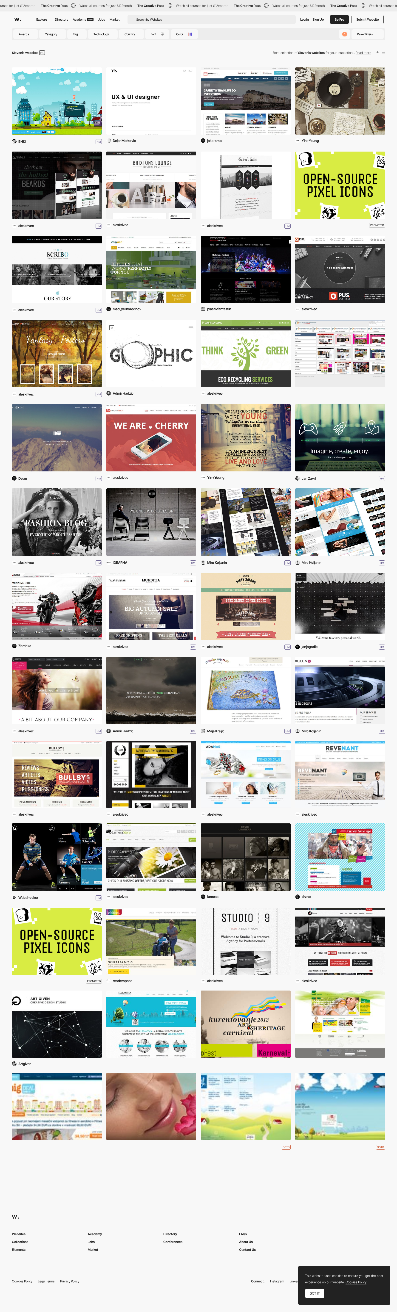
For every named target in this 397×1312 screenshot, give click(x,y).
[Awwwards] (17, 19)
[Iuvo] (340, 437)
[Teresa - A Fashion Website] (57, 522)
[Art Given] (57, 1024)
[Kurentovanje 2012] (246, 1024)
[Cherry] (151, 437)
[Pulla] (340, 690)
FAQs (243, 1234)
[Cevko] (57, 101)
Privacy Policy (69, 1281)
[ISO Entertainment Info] (340, 353)
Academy (83, 19)
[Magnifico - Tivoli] (340, 101)
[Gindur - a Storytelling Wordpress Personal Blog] (246, 185)
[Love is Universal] (151, 941)
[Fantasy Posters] (57, 353)
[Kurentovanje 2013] (340, 857)
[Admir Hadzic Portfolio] (151, 353)
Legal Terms (46, 1281)
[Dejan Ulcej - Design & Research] (57, 437)
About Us (246, 1242)
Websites (19, 1234)
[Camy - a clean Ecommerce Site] (151, 857)
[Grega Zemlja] (57, 857)
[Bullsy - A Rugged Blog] (57, 774)
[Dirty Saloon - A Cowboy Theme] (246, 606)
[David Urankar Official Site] (246, 857)
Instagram (277, 1281)
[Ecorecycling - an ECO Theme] (246, 353)
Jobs (101, 19)
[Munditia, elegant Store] (151, 606)
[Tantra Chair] (151, 1106)
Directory (61, 19)
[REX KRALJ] (151, 522)
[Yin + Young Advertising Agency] (246, 437)
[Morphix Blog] (246, 1106)
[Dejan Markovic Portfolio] (151, 101)
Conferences (172, 1242)
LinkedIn (295, 1281)
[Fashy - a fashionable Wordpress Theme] (151, 774)
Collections (20, 1242)
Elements (19, 1249)
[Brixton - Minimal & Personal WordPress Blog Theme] (151, 185)
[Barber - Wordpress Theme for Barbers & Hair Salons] (57, 185)
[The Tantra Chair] (340, 522)
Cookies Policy (22, 1281)
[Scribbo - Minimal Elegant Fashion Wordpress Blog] (57, 269)
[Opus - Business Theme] (340, 269)
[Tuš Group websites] (340, 1024)
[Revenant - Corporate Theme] (340, 774)
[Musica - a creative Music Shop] (340, 941)
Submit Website (367, 19)
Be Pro (339, 19)
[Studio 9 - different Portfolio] (246, 941)
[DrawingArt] (246, 522)
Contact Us (247, 1249)
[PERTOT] (340, 606)
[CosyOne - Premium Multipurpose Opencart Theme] (151, 269)
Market (115, 19)
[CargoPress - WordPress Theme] (246, 101)
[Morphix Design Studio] (340, 1106)
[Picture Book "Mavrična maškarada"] (246, 690)
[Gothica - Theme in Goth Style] (57, 690)
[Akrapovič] (57, 606)
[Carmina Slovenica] (246, 269)
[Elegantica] (151, 1024)
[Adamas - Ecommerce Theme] (246, 774)
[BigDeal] (57, 1106)
